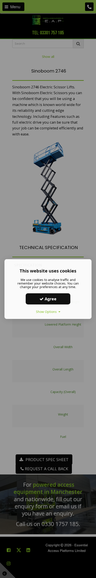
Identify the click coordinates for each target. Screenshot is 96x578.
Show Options (47, 312)
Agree (50, 298)
